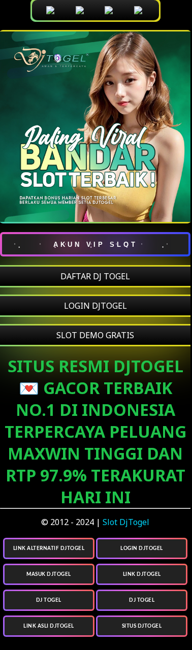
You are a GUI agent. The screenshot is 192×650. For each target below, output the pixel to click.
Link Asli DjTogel (48, 626)
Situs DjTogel (142, 626)
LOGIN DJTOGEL (95, 305)
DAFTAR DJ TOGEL (95, 276)
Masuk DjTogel (48, 574)
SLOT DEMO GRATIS (95, 335)
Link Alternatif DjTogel (49, 548)
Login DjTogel (141, 548)
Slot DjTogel (126, 522)
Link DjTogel (142, 574)
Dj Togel (48, 600)
